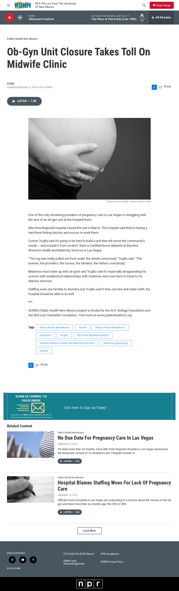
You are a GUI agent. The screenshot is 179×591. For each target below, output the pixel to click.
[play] (9, 18)
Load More (89, 530)
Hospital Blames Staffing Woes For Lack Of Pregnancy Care (114, 486)
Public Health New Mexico (22, 38)
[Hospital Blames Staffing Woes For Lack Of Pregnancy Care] (30, 489)
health (82, 327)
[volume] (20, 18)
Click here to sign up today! (85, 407)
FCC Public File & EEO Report (78, 554)
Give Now (163, 5)
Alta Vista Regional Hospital (93, 335)
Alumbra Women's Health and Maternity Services (67, 343)
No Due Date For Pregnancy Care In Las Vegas (105, 438)
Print (167, 86)
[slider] (25, 17)
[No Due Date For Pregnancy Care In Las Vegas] (30, 444)
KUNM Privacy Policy (112, 562)
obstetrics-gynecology (115, 343)
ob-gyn (64, 335)
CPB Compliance (110, 554)
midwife (44, 350)
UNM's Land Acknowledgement (73, 562)
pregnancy (45, 335)
